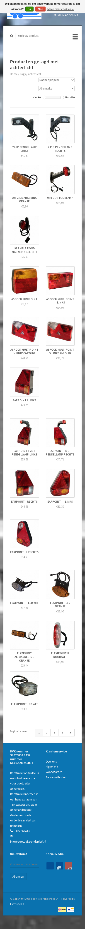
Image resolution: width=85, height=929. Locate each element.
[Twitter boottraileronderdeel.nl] (59, 865)
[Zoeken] (11, 36)
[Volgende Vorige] (70, 732)
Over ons (51, 761)
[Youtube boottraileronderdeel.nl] (68, 865)
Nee (40, 9)
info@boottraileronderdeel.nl (28, 842)
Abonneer (18, 876)
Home (13, 74)
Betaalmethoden (56, 777)
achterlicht (34, 74)
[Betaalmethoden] (62, 909)
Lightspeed (17, 904)
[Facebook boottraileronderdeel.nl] (50, 865)
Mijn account (67, 15)
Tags (23, 74)
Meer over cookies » (60, 9)
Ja (29, 9)
